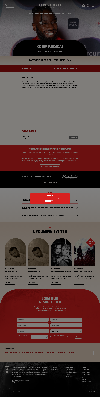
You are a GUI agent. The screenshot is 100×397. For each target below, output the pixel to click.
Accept (47, 200)
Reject (52, 200)
